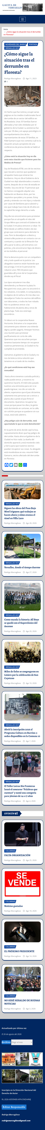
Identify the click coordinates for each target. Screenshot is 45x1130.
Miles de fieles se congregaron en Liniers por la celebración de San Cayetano (21, 675)
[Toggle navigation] (22, 19)
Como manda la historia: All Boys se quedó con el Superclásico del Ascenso (21, 623)
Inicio (6, 29)
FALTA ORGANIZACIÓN (17, 855)
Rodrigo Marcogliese (12, 78)
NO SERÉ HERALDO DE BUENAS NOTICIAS (22, 1002)
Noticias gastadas (13, 906)
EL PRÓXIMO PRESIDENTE (19, 951)
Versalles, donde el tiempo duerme (22, 567)
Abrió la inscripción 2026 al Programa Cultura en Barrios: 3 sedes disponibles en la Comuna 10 (22, 733)
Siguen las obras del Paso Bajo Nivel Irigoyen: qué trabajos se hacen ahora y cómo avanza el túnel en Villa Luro (20, 513)
